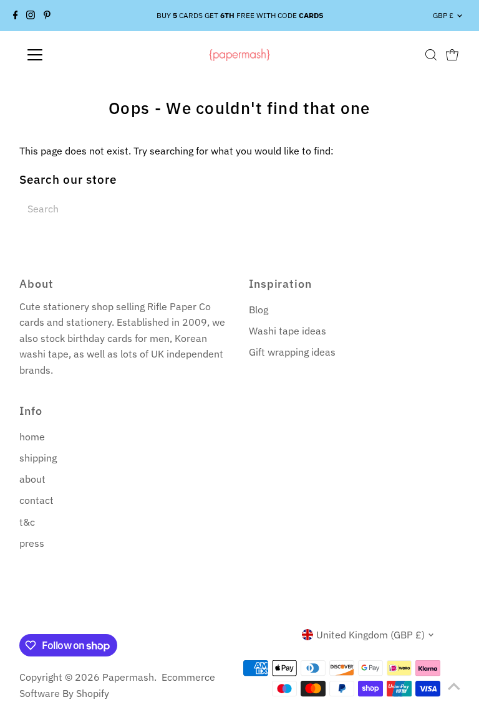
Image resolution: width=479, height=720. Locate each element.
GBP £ (443, 15)
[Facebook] (15, 16)
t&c (27, 522)
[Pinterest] (47, 16)
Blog (258, 309)
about (32, 479)
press (31, 543)
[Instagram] (30, 16)
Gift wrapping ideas (292, 352)
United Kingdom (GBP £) (370, 634)
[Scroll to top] (454, 685)
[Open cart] (452, 54)
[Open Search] (431, 54)
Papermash (128, 677)
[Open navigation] (71, 54)
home (32, 436)
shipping (38, 458)
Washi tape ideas (287, 330)
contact (36, 500)
